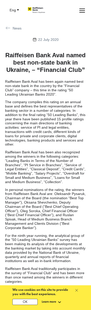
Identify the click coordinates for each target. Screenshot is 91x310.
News (17, 28)
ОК (25, 302)
